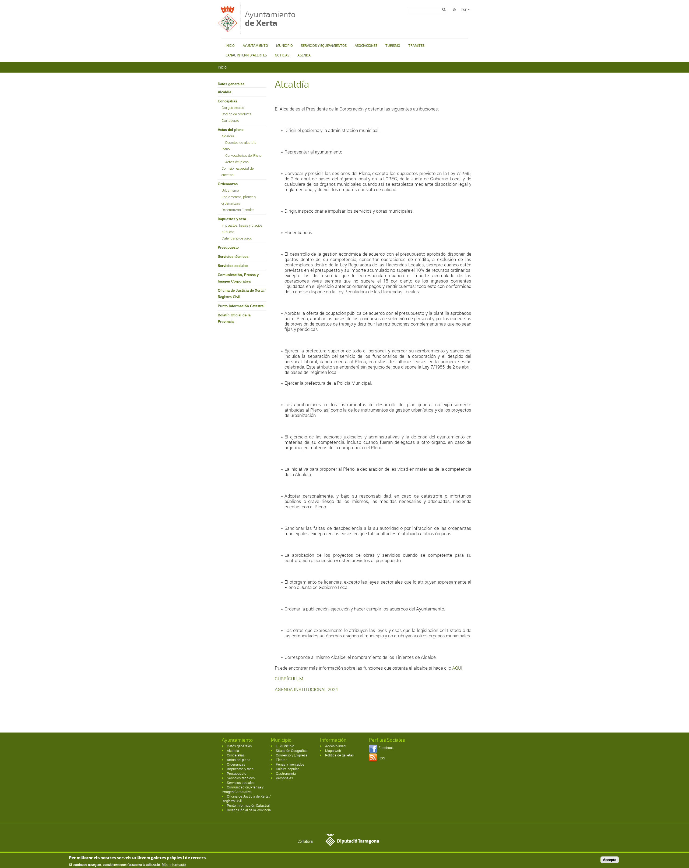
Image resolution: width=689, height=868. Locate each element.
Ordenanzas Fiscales (238, 210)
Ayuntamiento (270, 19)
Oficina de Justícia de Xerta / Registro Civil (242, 293)
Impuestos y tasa (232, 219)
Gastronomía (286, 773)
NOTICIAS (282, 55)
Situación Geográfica (292, 750)
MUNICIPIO (284, 46)
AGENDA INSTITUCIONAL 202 (305, 689)
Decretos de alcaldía (240, 143)
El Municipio (285, 746)
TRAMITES (416, 46)
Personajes (284, 778)
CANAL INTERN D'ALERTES (246, 55)
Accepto (609, 860)
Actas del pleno (231, 130)
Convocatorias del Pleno (243, 155)
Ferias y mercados (290, 764)
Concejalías (227, 101)
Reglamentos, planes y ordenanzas (239, 200)
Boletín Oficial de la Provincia (234, 318)
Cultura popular (287, 768)
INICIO (230, 46)
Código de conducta (237, 114)
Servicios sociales (233, 266)
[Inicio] (228, 31)
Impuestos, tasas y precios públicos (242, 228)
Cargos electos (233, 108)
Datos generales (231, 84)
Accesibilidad (335, 746)
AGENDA (304, 55)
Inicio (222, 67)
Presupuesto (228, 247)
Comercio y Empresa (292, 755)
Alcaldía (224, 92)
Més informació (174, 865)
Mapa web (333, 750)
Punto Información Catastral (241, 306)
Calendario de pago (237, 238)
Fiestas (281, 759)
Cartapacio (230, 121)
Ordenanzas (228, 184)
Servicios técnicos (233, 257)
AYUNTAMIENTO (255, 46)
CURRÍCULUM (289, 679)
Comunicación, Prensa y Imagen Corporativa (238, 278)
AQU (456, 668)
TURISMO (392, 46)
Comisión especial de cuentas (238, 171)
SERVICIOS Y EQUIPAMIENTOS (324, 46)
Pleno (226, 149)
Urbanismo (230, 190)
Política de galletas (339, 755)
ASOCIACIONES (366, 46)
